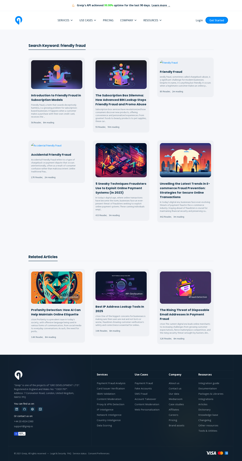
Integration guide (208, 383)
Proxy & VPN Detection (110, 404)
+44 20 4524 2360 (23, 421)
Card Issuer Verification (111, 388)
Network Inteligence (109, 414)
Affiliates (174, 409)
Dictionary (204, 409)
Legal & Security (58, 453)
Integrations (205, 399)
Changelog (204, 420)
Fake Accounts (143, 388)
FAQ (69, 453)
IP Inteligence (105, 409)
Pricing (173, 420)
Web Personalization (147, 409)
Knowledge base (208, 414)
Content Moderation (109, 399)
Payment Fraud (144, 383)
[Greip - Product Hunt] (32, 409)
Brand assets (176, 425)
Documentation (207, 388)
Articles (202, 404)
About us (174, 383)
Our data (174, 393)
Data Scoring (104, 425)
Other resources (208, 425)
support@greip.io (23, 426)
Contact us (175, 388)
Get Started (216, 20)
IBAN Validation (106, 393)
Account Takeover (145, 399)
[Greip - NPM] (40, 409)
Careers (173, 414)
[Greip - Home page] (18, 20)
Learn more (159, 5)
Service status (80, 453)
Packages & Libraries (210, 393)
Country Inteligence (109, 420)
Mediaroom (175, 399)
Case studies (176, 404)
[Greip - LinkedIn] (16, 409)
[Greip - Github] (24, 409)
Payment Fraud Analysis (111, 383)
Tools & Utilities (207, 430)
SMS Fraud (141, 393)
